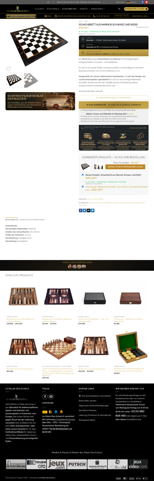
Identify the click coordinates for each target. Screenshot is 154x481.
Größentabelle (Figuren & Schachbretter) (115, 97)
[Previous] (10, 45)
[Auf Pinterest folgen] (146, 2)
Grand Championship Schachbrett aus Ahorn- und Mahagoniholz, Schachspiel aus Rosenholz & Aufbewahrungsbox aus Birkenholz (58, 372)
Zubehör (84, 9)
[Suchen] (119, 9)
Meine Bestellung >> (140, 16)
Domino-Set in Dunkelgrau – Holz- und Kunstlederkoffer (93, 320)
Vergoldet (137, 203)
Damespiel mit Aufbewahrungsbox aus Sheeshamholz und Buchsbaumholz (129, 370)
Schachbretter (69, 9)
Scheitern (115, 203)
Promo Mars (122, 16)
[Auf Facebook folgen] (142, 2)
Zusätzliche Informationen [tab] (32, 220)
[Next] (71, 45)
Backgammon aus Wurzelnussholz (91, 369)
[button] (136, 9)
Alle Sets (39, 9)
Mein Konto (120, 2)
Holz (96, 203)
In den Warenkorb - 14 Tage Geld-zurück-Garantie (114, 105)
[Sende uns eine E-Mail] (51, 396)
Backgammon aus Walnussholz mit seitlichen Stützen (20, 320)
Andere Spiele (97, 9)
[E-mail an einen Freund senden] (88, 210)
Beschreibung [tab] (11, 220)
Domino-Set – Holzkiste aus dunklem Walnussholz (128, 320)
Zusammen (83, 205)
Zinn (143, 203)
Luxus (101, 203)
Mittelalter (108, 203)
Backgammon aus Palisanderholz (20, 369)
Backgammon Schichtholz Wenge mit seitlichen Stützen (57, 320)
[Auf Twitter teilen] (85, 210)
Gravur (86, 21)
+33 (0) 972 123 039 (137, 128)
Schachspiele (53, 9)
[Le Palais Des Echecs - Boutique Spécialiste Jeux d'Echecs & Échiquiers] (18, 9)
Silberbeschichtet (126, 203)
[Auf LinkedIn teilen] (92, 210)
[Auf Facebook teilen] (81, 210)
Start (80, 21)
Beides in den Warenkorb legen (125, 167)
